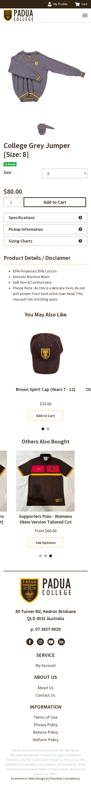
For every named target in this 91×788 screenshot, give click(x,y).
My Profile (60, 4)
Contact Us (45, 695)
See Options (46, 542)
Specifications (22, 217)
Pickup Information (26, 229)
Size (7, 172)
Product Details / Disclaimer (37, 257)
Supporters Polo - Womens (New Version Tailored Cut (45, 519)
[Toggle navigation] (85, 15)
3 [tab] (50, 555)
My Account (45, 665)
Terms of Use (45, 717)
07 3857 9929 (47, 629)
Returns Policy (45, 732)
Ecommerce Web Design (28, 778)
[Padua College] (19, 15)
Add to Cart (55, 202)
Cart (84, 4)
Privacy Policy (46, 724)
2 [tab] (48, 428)
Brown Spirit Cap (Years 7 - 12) (45, 389)
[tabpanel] (45, 372)
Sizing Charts (20, 241)
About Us (46, 687)
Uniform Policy (45, 739)
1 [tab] (43, 428)
